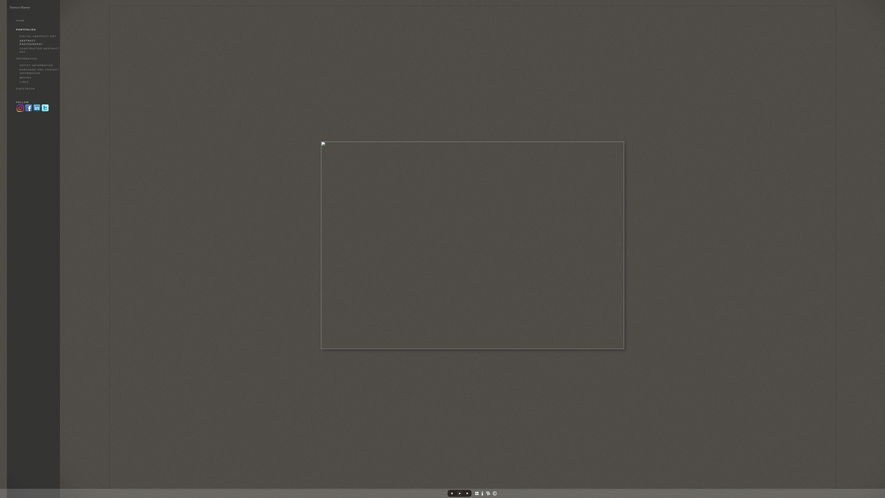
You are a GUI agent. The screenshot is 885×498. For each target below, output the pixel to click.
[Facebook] (465, 487)
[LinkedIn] (469, 487)
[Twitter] (45, 111)
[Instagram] (20, 111)
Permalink (484, 486)
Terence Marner (19, 7)
